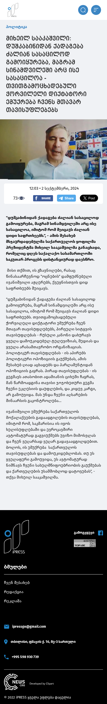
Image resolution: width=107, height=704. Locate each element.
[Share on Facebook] (43, 198)
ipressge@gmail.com (29, 626)
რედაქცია (13, 591)
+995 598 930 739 (25, 657)
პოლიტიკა (16, 26)
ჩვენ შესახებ (17, 582)
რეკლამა (12, 601)
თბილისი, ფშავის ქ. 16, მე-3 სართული (43, 642)
